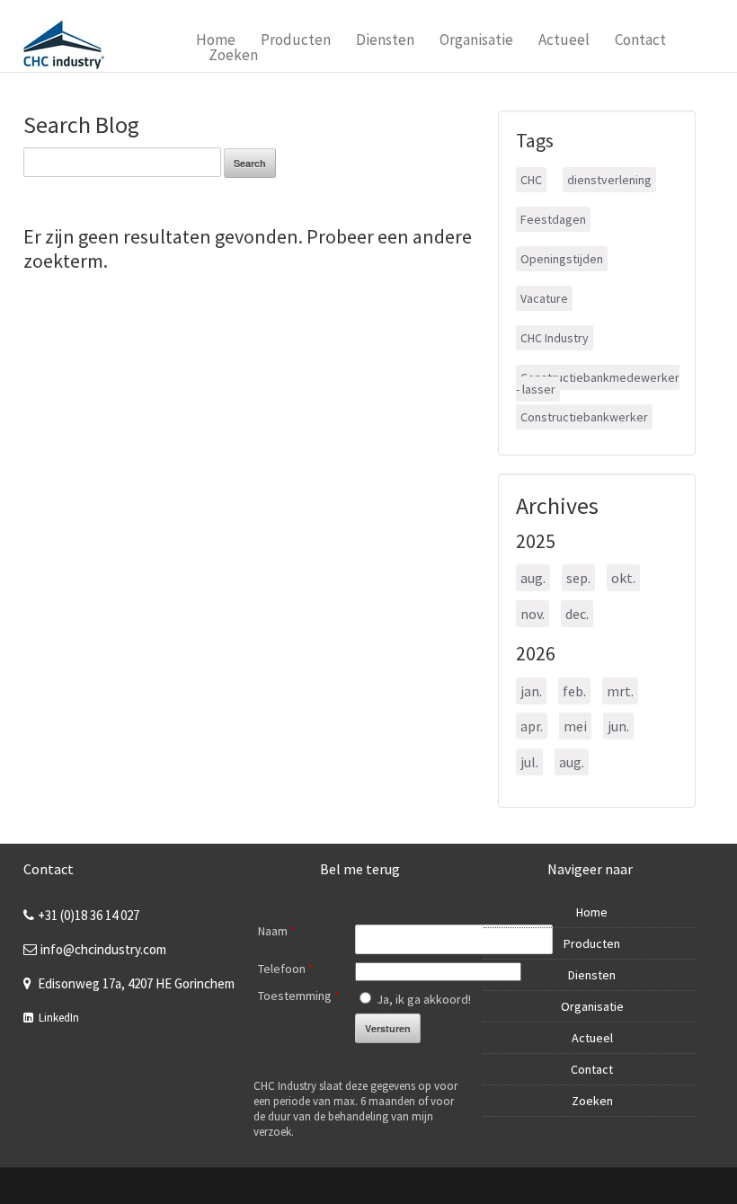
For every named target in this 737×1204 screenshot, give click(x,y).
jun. (618, 726)
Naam (277, 931)
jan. (531, 691)
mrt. (620, 691)
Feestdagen (553, 219)
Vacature (544, 298)
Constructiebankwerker (584, 417)
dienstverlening (609, 180)
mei (575, 726)
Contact (640, 40)
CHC (531, 180)
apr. (531, 726)
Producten (296, 40)
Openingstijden (561, 259)
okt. (623, 578)
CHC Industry (554, 338)
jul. (529, 762)
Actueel (564, 40)
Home (215, 40)
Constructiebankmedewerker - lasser (597, 383)
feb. (574, 691)
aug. (533, 578)
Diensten (385, 40)
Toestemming (299, 995)
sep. (578, 578)
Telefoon (286, 969)
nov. (532, 614)
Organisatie (476, 40)
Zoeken (233, 55)
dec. (577, 614)
